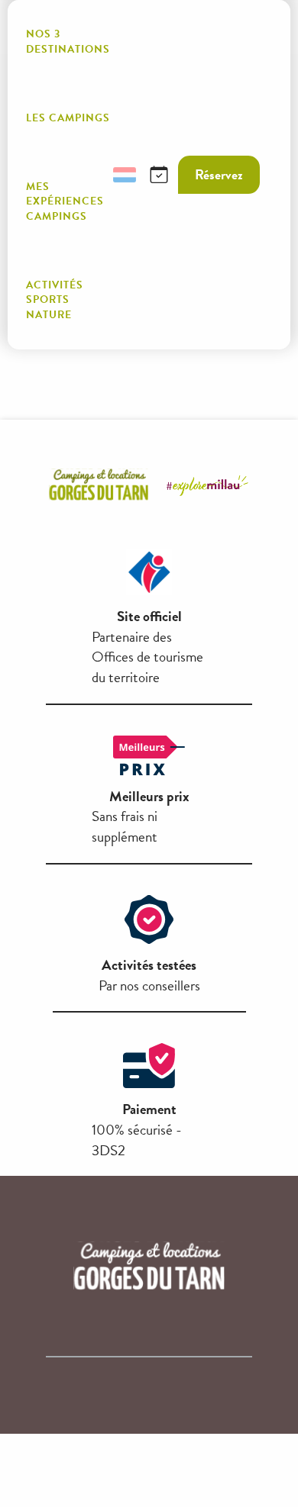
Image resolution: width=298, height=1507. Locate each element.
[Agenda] (158, 175)
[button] (88, 175)
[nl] (124, 174)
